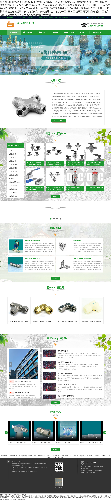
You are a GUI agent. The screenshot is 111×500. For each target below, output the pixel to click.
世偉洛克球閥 (12, 157)
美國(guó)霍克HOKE (14, 182)
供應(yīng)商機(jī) (27, 32)
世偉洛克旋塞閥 (12, 189)
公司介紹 (55, 32)
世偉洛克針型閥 (12, 185)
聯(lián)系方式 (97, 32)
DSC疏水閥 (11, 178)
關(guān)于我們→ (58, 121)
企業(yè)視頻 (41, 32)
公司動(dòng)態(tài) (68, 32)
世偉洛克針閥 (12, 161)
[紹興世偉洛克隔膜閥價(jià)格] (23, 378)
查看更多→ (55, 196)
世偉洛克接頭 (12, 154)
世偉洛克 (10, 150)
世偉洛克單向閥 (12, 171)
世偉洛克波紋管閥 (13, 175)
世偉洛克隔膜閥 (12, 168)
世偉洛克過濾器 (12, 164)
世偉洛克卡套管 (12, 192)
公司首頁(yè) (13, 32)
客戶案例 (82, 32)
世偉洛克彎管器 (12, 196)
